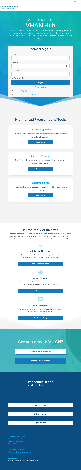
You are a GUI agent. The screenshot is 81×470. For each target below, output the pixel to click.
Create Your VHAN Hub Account (40, 351)
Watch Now (40, 142)
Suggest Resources (40, 423)
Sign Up (24, 91)
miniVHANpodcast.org (40, 263)
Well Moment (40, 305)
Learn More (40, 169)
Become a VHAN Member (40, 361)
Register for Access (40, 414)
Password (14, 62)
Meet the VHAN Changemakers (19, 452)
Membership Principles (16, 450)
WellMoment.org (40, 318)
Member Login (40, 405)
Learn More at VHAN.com (17, 441)
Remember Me (19, 78)
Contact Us (12, 444)
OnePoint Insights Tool (16, 436)
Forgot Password (40, 87)
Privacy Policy (13, 458)
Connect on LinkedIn (15, 439)
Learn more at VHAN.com (30, 95)
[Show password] (66, 66)
